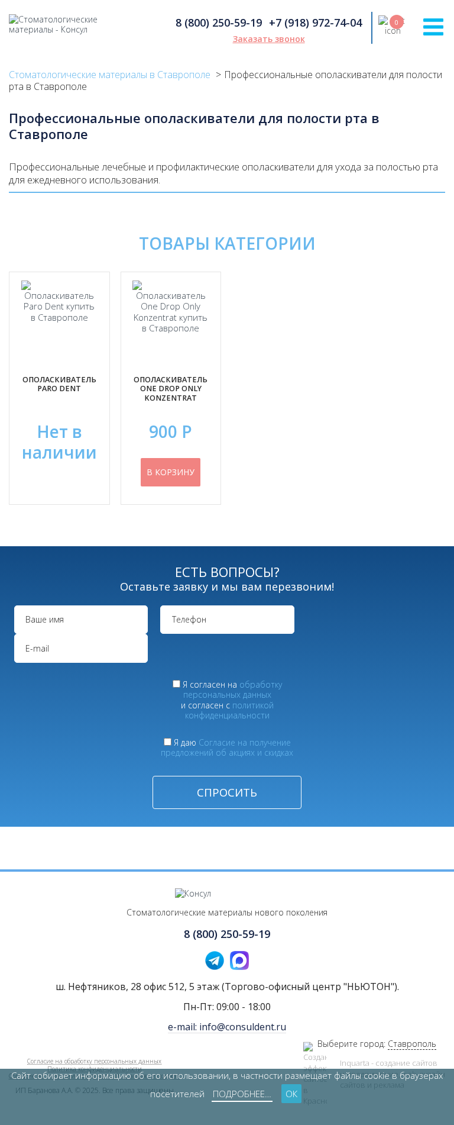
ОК (291, 1094)
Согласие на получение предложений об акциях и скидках (227, 748)
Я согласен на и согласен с (231, 700)
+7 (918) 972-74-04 (315, 22)
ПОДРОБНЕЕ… (242, 1094)
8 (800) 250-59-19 (219, 22)
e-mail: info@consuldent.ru (227, 1026)
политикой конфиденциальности (229, 710)
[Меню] (433, 26)
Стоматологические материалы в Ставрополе (109, 74)
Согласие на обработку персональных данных (94, 1061)
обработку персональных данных (232, 690)
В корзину (170, 472)
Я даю (227, 748)
